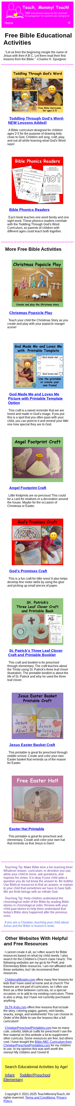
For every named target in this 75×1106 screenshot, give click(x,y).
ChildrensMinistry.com (20, 979)
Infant (10, 1075)
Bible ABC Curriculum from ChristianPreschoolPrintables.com (37, 1043)
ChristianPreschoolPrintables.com (28, 1027)
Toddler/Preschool (35, 1075)
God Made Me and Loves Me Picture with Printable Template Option (35, 398)
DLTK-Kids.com (15, 1007)
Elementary (13, 1079)
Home (9, 23)
